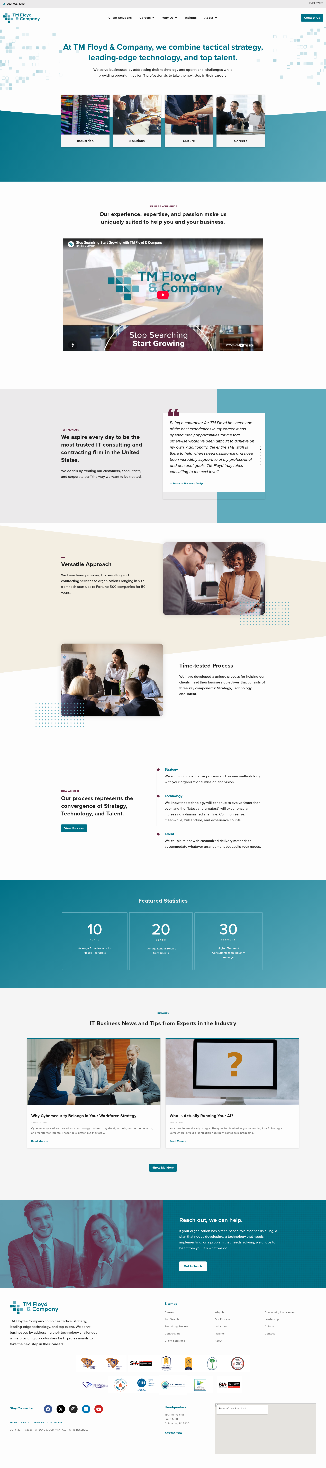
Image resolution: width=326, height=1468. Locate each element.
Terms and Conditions (47, 1422)
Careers (145, 18)
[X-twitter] (61, 1409)
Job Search (172, 1319)
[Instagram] (73, 1409)
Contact (270, 1333)
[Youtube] (98, 1409)
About (208, 18)
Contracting (172, 1333)
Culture (269, 1326)
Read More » (39, 1141)
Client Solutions (120, 18)
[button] (260, 446)
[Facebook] (48, 1409)
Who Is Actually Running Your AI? (201, 1115)
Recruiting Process (176, 1326)
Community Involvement (280, 1312)
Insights (191, 18)
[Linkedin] (86, 1409)
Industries (221, 1326)
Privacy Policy (19, 1422)
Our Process (222, 1319)
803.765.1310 (173, 1433)
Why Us (168, 18)
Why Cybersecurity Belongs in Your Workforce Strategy (83, 1115)
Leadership (272, 1319)
